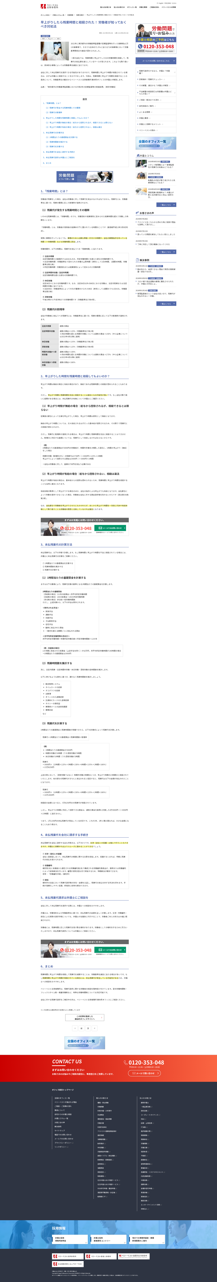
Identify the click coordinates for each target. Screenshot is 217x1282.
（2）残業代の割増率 (53, 112)
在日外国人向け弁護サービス (108, 1184)
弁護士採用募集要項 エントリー (102, 1239)
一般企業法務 (145, 1107)
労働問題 (101, 1107)
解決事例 (58, 1126)
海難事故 (101, 1168)
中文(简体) (168, 3)
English (161, 3)
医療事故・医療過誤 (105, 1160)
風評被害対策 (145, 1131)
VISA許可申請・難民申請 (106, 1188)
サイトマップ (60, 1130)
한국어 (174, 3)
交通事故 (101, 1115)
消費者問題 (101, 1139)
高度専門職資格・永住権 (106, 1192)
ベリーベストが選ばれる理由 (66, 1102)
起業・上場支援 (146, 1123)
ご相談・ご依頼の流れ (63, 1106)
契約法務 (144, 1111)
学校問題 (101, 1147)
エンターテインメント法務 (150, 1205)
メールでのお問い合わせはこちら (156, 60)
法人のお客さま (119, 7)
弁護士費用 (143, 7)
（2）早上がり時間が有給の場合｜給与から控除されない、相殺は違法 (73, 127)
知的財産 (144, 1151)
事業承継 (144, 1192)
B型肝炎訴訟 (102, 1127)
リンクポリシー (60, 1147)
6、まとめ (47, 163)
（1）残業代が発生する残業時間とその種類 (62, 107)
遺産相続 (101, 1135)
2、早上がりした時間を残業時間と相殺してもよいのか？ (66, 118)
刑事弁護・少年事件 (105, 1111)
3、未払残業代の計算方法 (53, 132)
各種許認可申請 (146, 1188)
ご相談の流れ (154, 7)
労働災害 (101, 1123)
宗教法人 (144, 1209)
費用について (60, 1110)
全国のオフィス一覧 (62, 1098)
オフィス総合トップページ (63, 1089)
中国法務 (144, 1180)
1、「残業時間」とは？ (52, 103)
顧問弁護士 (145, 1102)
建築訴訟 (144, 1160)
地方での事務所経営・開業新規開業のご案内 (143, 1239)
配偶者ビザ (101, 1196)
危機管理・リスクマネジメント (152, 1172)
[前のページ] (75, 1028)
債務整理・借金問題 (105, 1119)
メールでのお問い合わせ (64, 1138)
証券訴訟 (101, 1164)
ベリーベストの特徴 (169, 7)
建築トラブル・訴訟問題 (106, 1156)
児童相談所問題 (103, 1151)
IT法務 (143, 1127)
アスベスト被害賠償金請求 (107, 1131)
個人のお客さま (105, 7)
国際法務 (144, 1184)
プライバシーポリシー (63, 1143)
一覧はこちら (165, 204)
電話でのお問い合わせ (63, 1134)
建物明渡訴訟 (145, 1164)
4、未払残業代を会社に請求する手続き (59, 152)
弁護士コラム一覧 (61, 1118)
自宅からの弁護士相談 (63, 1114)
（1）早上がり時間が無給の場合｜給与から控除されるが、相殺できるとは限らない (79, 122)
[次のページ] (94, 1028)
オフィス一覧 (132, 7)
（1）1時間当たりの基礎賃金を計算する (61, 137)
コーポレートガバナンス (149, 1115)
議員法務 (144, 1200)
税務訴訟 (144, 1139)
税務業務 (101, 1176)
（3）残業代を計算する (54, 146)
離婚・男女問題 (103, 1102)
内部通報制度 (145, 1176)
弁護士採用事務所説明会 (60, 1239)
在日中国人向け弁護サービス (108, 1180)
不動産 (143, 1156)
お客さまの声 (60, 1122)
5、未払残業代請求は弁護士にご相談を (59, 157)
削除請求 (101, 1143)
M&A (142, 1119)
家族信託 (101, 1172)
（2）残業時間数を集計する (56, 141)
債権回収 (144, 1168)
